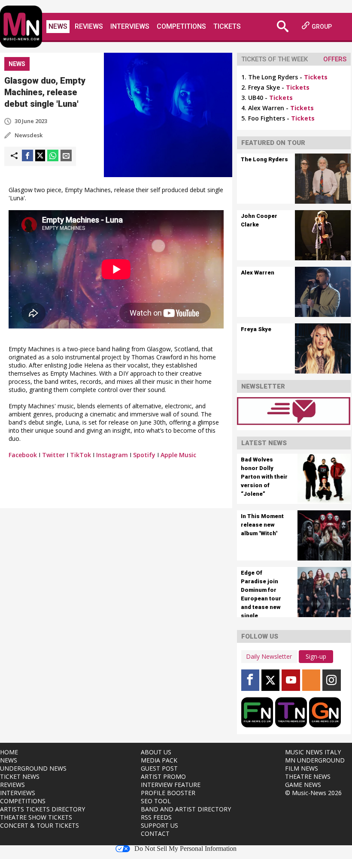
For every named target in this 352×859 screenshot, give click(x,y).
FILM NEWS (301, 768)
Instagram (112, 455)
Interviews (129, 26)
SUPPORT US (159, 825)
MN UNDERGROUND (315, 760)
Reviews (89, 26)
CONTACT (155, 833)
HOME (9, 752)
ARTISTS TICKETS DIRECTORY (42, 809)
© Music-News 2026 (313, 793)
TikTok (80, 455)
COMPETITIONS (23, 801)
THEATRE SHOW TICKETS (36, 817)
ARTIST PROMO (163, 776)
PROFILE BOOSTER (168, 793)
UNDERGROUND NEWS (33, 768)
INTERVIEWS (17, 793)
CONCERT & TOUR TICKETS (39, 825)
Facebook (23, 455)
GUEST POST (159, 768)
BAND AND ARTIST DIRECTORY (186, 809)
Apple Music (178, 455)
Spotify (144, 455)
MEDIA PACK (159, 760)
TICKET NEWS (19, 776)
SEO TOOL (156, 801)
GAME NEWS (303, 785)
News (58, 26)
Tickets (227, 26)
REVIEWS (12, 785)
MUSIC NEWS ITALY (313, 752)
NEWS (8, 760)
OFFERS (334, 59)
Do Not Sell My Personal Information (185, 848)
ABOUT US (156, 752)
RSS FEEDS (156, 817)
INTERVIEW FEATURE (170, 785)
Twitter (53, 455)
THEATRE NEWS (308, 776)
